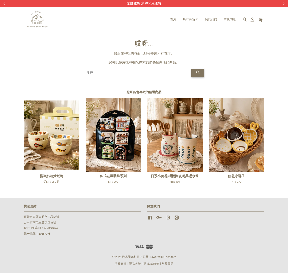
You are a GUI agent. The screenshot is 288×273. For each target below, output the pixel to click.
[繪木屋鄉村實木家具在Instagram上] (168, 219)
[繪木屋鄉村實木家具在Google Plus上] (159, 219)
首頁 (173, 19)
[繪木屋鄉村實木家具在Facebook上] (150, 219)
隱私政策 (135, 264)
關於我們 (211, 19)
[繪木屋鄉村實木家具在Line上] (177, 219)
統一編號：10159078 (37, 234)
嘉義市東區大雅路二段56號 (41, 217)
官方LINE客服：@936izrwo (41, 228)
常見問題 (230, 19)
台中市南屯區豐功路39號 (40, 222)
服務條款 (121, 264)
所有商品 (189, 19)
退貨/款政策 (151, 264)
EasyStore (170, 257)
